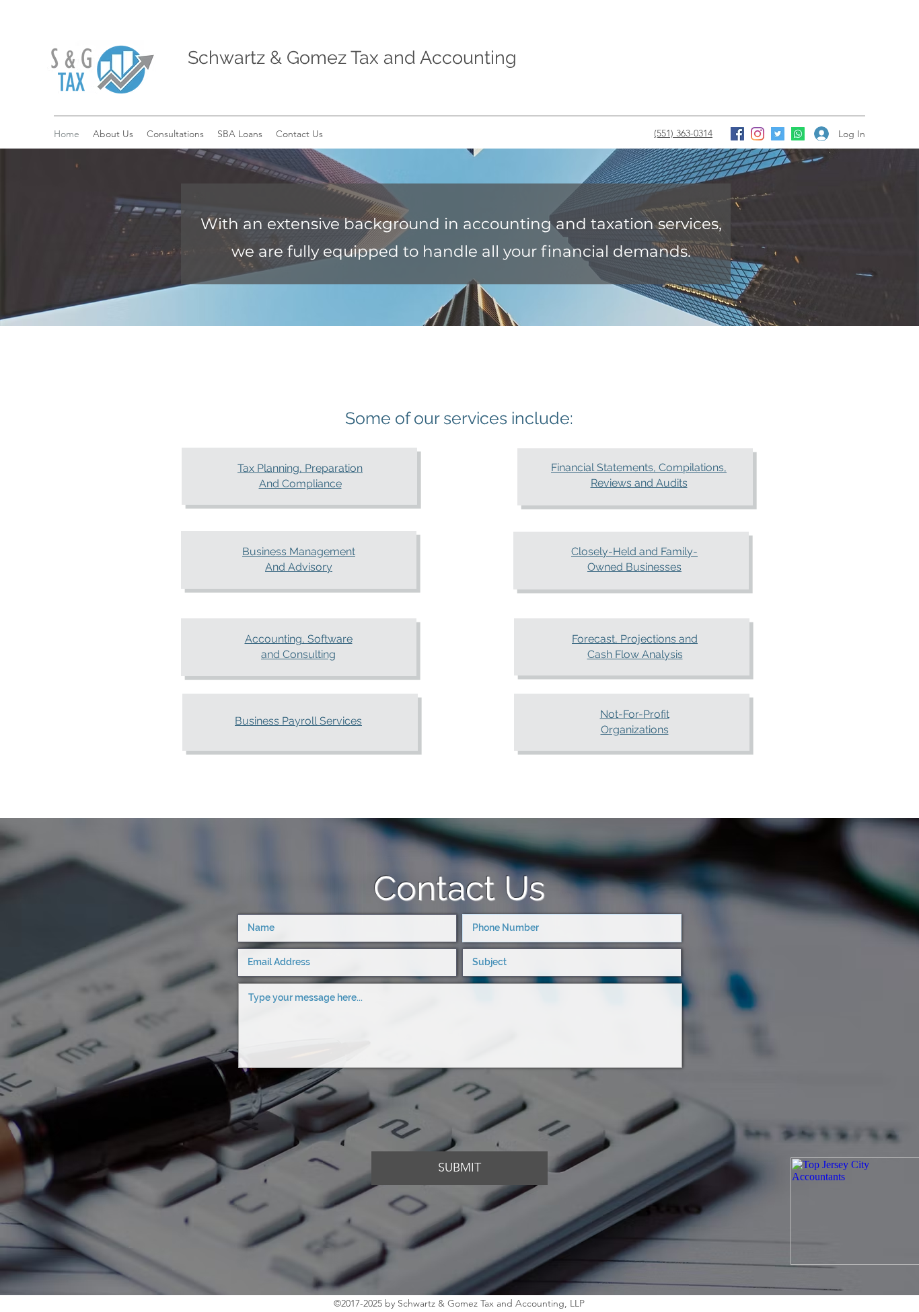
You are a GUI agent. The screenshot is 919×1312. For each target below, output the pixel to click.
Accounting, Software (299, 638)
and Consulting (298, 654)
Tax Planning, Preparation (300, 468)
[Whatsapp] (798, 133)
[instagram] (757, 133)
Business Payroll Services (298, 720)
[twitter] (777, 133)
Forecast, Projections (625, 638)
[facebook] (737, 133)
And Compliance (300, 483)
